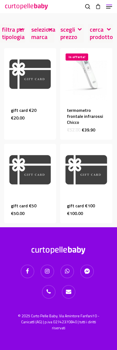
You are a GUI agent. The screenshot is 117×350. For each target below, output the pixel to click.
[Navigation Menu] (109, 6)
